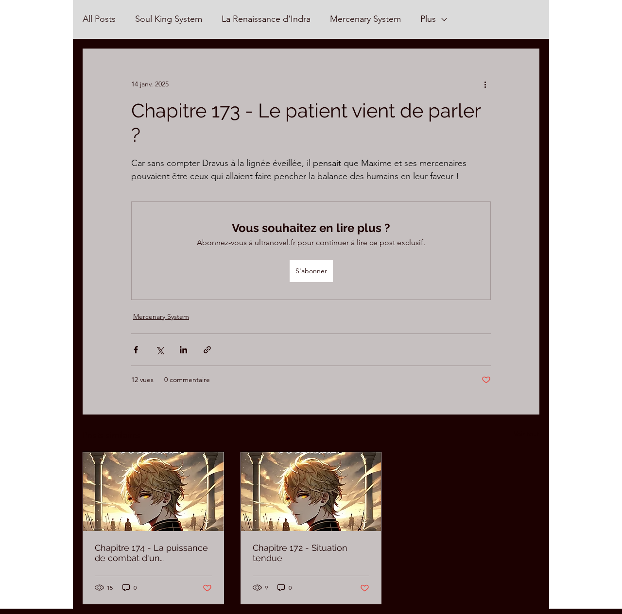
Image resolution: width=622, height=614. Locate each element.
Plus (428, 19)
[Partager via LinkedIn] (183, 349)
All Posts (99, 19)
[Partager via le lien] (207, 349)
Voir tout (526, 434)
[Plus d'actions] (485, 84)
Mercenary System (365, 19)
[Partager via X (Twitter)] (159, 349)
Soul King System (168, 19)
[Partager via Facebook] (135, 349)
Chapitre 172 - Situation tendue (300, 553)
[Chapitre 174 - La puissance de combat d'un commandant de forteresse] (153, 491)
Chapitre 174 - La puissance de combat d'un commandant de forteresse (151, 553)
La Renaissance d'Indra (266, 19)
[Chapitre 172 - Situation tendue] (311, 491)
